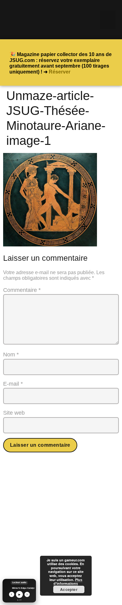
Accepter (69, 589)
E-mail (13, 384)
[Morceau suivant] (27, 594)
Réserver (59, 71)
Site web (14, 413)
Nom (11, 354)
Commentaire (22, 290)
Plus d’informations (67, 582)
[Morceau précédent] (11, 594)
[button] (108, 19)
